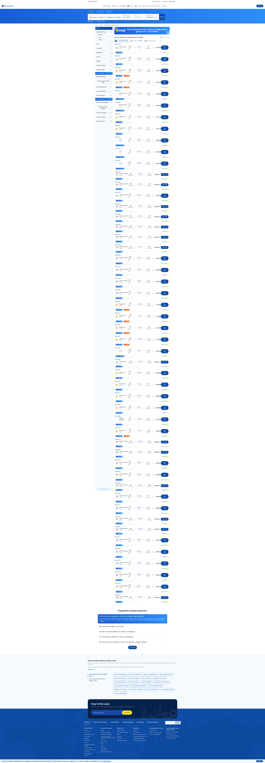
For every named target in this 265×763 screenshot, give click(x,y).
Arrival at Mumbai (101, 87)
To (107, 15)
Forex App (119, 738)
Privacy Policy (87, 740)
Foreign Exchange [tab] (127, 722)
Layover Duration (101, 65)
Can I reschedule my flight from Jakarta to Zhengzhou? (116, 637)
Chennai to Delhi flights (120, 693)
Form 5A (86, 755)
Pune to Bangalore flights (167, 689)
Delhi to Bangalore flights (165, 674)
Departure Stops (101, 32)
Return (136, 15)
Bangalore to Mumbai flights (162, 682)
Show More (132, 647)
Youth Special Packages (155, 734)
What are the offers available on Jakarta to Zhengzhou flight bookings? (121, 616)
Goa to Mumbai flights (120, 682)
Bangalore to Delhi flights (149, 674)
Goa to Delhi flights (146, 678)
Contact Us (157, 1)
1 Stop (99, 37)
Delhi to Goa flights (119, 678)
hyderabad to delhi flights (136, 689)
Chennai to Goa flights (133, 678)
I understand (259, 761)
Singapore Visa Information (106, 751)
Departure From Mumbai (103, 107)
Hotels (131, 6)
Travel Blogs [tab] (140, 722)
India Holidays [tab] (114, 722)
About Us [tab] (87, 722)
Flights (123, 6)
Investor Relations (88, 753)
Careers (86, 742)
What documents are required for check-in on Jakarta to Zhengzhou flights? (123, 642)
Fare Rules (99, 48)
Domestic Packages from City (139, 734)
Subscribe (127, 712)
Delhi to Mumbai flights (120, 674)
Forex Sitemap (136, 732)
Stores (166, 1)
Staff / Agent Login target (122, 732)
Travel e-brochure (121, 730)
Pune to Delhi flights (147, 682)
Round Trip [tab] (101, 11)
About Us (86, 730)
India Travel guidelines (171, 738)
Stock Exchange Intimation (90, 749)
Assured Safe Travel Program (172, 732)
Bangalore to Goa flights (120, 689)
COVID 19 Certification (170, 734)
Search (162, 17)
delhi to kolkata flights (152, 689)
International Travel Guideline (172, 736)
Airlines (98, 61)
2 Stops (100, 39)
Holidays (102, 730)
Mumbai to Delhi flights (135, 674)
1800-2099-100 (93, 1)
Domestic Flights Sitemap (139, 738)
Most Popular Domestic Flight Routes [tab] (98, 675)
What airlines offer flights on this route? (111, 626)
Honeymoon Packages (105, 732)
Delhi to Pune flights (134, 682)
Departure (125, 15)
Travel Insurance (104, 741)
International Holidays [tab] (100, 722)
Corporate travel (104, 749)
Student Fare (100, 21)
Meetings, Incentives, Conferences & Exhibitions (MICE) (108, 737)
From (90, 15)
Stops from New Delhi (102, 102)
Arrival (98, 57)
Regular (92, 21)
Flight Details (164, 52)
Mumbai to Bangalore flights (121, 685)
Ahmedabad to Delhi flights (139, 685)
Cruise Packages (153, 730)
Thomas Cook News (88, 747)
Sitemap (135, 730)
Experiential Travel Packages (156, 732)
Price (97, 44)
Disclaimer (86, 738)
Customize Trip (155, 6)
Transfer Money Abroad (122, 740)
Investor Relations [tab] (152, 722)
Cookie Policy (106, 761)
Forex (116, 6)
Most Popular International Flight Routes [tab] (97, 679)
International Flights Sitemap (139, 740)
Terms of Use (87, 736)
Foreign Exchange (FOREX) (106, 734)
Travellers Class (149, 15)
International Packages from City (140, 736)
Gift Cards (103, 739)
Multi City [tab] (110, 11)
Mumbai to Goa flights (160, 678)
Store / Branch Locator (89, 734)
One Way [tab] (92, 11)
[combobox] (96, 17)
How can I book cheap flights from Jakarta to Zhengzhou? (117, 632)
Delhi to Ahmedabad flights (156, 685)
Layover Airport (100, 69)
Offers (118, 734)
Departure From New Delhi (103, 81)
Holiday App (119, 736)
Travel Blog (103, 747)
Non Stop (100, 34)
